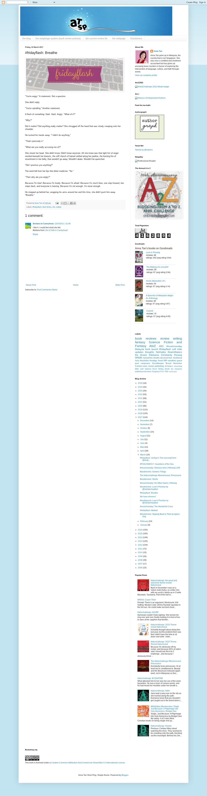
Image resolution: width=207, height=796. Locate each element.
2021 (140, 402)
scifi (174, 349)
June (142, 443)
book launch (151, 349)
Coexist (149, 310)
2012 (140, 545)
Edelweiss (154, 355)
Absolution (144, 360)
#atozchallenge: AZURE (147, 612)
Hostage (153, 360)
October (144, 428)
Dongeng (155, 371)
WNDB (138, 357)
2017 (140, 417)
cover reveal (148, 366)
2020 (140, 406)
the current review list (96, 38)
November (145, 424)
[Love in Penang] (140, 257)
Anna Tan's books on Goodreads (153, 248)
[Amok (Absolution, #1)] (140, 285)
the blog (26, 38)
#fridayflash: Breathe (149, 493)
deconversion (166, 358)
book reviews (145, 338)
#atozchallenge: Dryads (161, 726)
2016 (140, 530)
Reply (35, 234)
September (145, 432)
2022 (140, 398)
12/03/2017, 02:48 (62, 223)
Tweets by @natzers (144, 150)
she (53, 207)
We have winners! (148, 496)
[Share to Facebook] (71, 203)
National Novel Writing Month (157, 369)
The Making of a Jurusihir (157, 266)
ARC (161, 346)
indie (179, 349)
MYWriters (169, 366)
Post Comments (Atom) (47, 290)
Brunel (168, 363)
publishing (159, 366)
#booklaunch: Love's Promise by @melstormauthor (154, 501)
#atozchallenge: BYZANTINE (150, 678)
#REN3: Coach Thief (146, 600)
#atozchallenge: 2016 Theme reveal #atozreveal (163, 626)
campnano (145, 363)
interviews (147, 371)
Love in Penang (153, 252)
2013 (140, 541)
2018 (140, 413)
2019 (140, 410)
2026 (140, 383)
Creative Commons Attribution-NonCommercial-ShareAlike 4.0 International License (88, 763)
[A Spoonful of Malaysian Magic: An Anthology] (140, 300)
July (142, 439)
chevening (178, 366)
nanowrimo (148, 358)
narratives (172, 360)
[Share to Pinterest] (74, 203)
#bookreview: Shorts (149, 479)
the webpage (118, 38)
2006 (140, 568)
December (145, 420)
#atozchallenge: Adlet (160, 691)
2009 (140, 556)
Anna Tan (158, 51)
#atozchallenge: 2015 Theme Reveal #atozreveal (163, 643)
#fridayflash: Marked (149, 510)
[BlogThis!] (65, 203)
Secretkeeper (158, 363)
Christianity (166, 355)
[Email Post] (57, 203)
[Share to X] (68, 203)
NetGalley (161, 352)
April (142, 451)
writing (58, 207)
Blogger (124, 775)
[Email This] (62, 203)
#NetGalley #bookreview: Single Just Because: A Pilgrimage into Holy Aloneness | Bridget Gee (165, 708)
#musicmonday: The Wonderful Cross (156, 506)
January (144, 525)
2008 (140, 560)
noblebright (173, 371)
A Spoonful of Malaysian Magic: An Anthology (160, 296)
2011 (140, 549)
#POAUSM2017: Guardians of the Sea (157, 464)
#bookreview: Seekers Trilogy (153, 472)
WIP (165, 360)
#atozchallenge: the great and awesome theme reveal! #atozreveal (164, 582)
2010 (140, 552)
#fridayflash (37, 207)
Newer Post (31, 285)
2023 (140, 394)
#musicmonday (174, 346)
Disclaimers (136, 38)
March (143, 455)
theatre (156, 358)
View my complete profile (146, 75)
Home (75, 285)
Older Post (120, 285)
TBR (166, 371)
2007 (140, 564)
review (164, 338)
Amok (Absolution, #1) (155, 280)
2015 (140, 533)
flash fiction (47, 207)
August (143, 436)
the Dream (141, 355)
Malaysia (139, 349)
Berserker (177, 363)
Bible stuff (139, 369)
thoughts (149, 352)
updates (139, 352)
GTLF (161, 371)
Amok (160, 360)
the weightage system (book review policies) (58, 38)
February (144, 521)
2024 (140, 391)
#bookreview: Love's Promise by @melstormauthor (154, 488)
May (142, 447)
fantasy (140, 342)
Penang (178, 355)
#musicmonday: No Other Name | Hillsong (158, 483)
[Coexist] (140, 315)
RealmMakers (175, 352)
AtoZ (152, 346)
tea (172, 369)
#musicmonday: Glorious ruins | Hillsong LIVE (160, 468)
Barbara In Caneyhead (43, 223)
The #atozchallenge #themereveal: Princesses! (160, 475)
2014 (140, 537)
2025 (140, 387)
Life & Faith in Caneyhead (56, 230)
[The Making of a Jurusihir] (140, 272)
